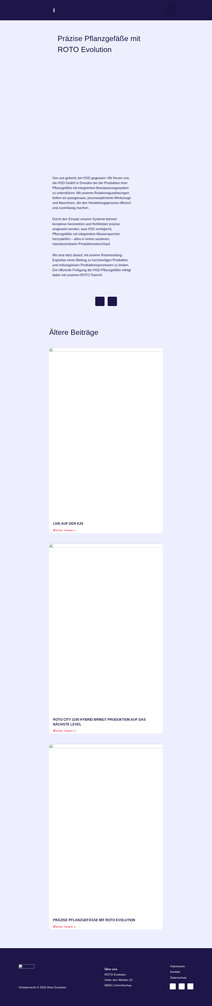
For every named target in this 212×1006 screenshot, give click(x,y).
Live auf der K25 (68, 523)
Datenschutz (178, 977)
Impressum (177, 966)
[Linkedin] (173, 986)
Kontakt (175, 971)
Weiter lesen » (64, 530)
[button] (171, 9)
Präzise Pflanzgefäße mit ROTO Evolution (94, 920)
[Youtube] (190, 986)
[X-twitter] (182, 986)
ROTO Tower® (91, 275)
